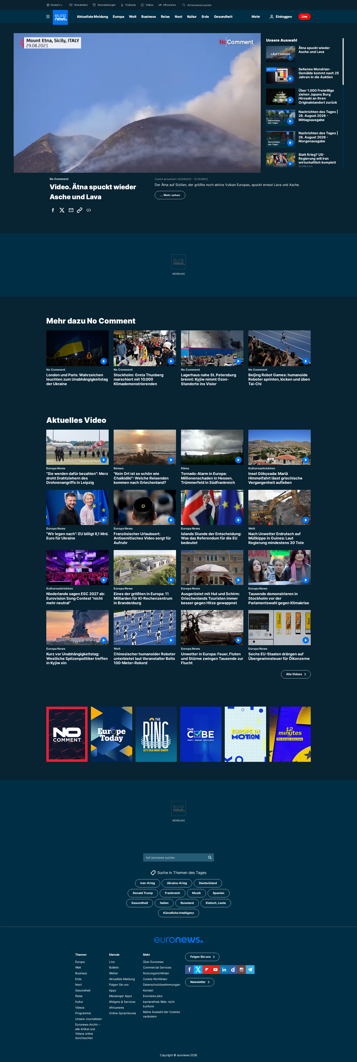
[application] (137, 103)
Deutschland (208, 883)
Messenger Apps (120, 996)
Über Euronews (153, 962)
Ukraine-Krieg (177, 883)
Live (304, 16)
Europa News (55, 468)
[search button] (184, 5)
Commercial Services (157, 967)
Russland (187, 903)
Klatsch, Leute (216, 903)
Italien (164, 903)
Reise (165, 16)
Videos (79, 1007)
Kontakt (148, 990)
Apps (112, 990)
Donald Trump (143, 893)
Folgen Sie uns (119, 984)
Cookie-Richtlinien (155, 978)
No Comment (55, 369)
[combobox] (205, 5)
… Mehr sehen (170, 195)
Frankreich (172, 893)
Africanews (116, 1007)
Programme (83, 1013)
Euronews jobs (152, 996)
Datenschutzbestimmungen (161, 984)
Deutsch (55, 4)
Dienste (114, 954)
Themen (80, 954)
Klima (185, 468)
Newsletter (198, 982)
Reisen (119, 468)
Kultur (192, 16)
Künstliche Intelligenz (178, 913)
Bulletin (114, 967)
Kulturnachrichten (261, 468)
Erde (205, 16)
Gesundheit (223, 16)
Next (178, 16)
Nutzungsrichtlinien (156, 973)
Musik (196, 893)
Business (148, 16)
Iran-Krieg (147, 883)
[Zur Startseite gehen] (60, 17)
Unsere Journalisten (88, 1019)
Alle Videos (294, 674)
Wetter (113, 973)
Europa (118, 16)
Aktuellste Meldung (92, 16)
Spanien (218, 893)
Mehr (146, 954)
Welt (132, 16)
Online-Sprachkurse (122, 1013)
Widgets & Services (122, 1001)
